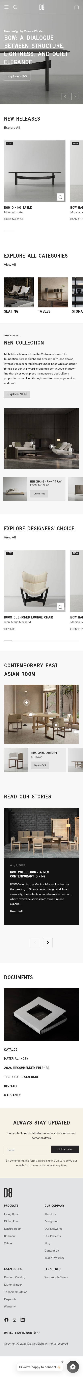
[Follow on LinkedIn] (22, 1321)
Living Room (11, 1214)
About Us (50, 1214)
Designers (51, 1221)
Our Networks (53, 1228)
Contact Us (52, 1250)
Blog (47, 1243)
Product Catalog (14, 1277)
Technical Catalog (15, 1292)
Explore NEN (17, 394)
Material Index (13, 1284)
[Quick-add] (60, 197)
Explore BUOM (18, 75)
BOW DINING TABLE (18, 207)
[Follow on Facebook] (6, 1321)
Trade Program (54, 1258)
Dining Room (12, 1221)
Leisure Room (12, 1228)
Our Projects (53, 1236)
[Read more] (71, 450)
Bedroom (10, 1236)
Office (8, 1243)
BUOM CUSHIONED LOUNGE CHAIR (28, 617)
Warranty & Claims (56, 1277)
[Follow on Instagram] (14, 1321)
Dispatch (10, 1299)
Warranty (10, 1306)
